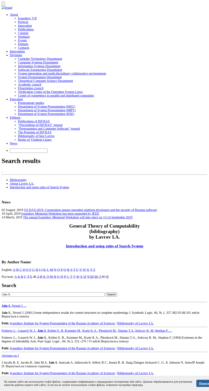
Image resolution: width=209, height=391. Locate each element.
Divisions (16, 55)
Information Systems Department (39, 66)
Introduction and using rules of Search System (39, 187)
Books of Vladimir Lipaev (35, 139)
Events (22, 40)
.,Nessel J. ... (14, 305)
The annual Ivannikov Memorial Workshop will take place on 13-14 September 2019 (77, 217)
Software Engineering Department (40, 69)
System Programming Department (40, 77)
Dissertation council (30, 88)
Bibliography (18, 180)
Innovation (25, 25)
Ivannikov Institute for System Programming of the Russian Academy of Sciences (62, 323)
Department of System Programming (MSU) (46, 106)
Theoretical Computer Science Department (45, 81)
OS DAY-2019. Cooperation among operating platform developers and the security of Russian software (90, 210)
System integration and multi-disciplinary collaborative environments (62, 73)
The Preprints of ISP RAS (34, 132)
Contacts (23, 47)
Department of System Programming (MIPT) (47, 110)
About (14, 14)
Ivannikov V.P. (27, 18)
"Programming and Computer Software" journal (49, 128)
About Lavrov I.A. (22, 183)
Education (16, 99)
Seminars (24, 36)
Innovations (17, 51)
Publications (26, 29)
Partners (23, 44)
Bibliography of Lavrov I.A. (135, 323)
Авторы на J (10, 355)
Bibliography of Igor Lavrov (36, 136)
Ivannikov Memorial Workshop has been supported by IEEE (60, 213)
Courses (23, 33)
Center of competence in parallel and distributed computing (56, 95)
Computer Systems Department (38, 62)
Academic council (29, 84)
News (13, 143)
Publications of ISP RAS (34, 121)
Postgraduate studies (31, 103)
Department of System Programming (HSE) (46, 114)
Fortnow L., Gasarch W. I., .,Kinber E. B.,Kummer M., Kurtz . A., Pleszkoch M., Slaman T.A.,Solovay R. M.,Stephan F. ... (87, 330)
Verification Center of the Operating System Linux (50, 92)
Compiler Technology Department (40, 58)
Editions (15, 117)
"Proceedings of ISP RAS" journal (40, 125)
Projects (23, 22)
